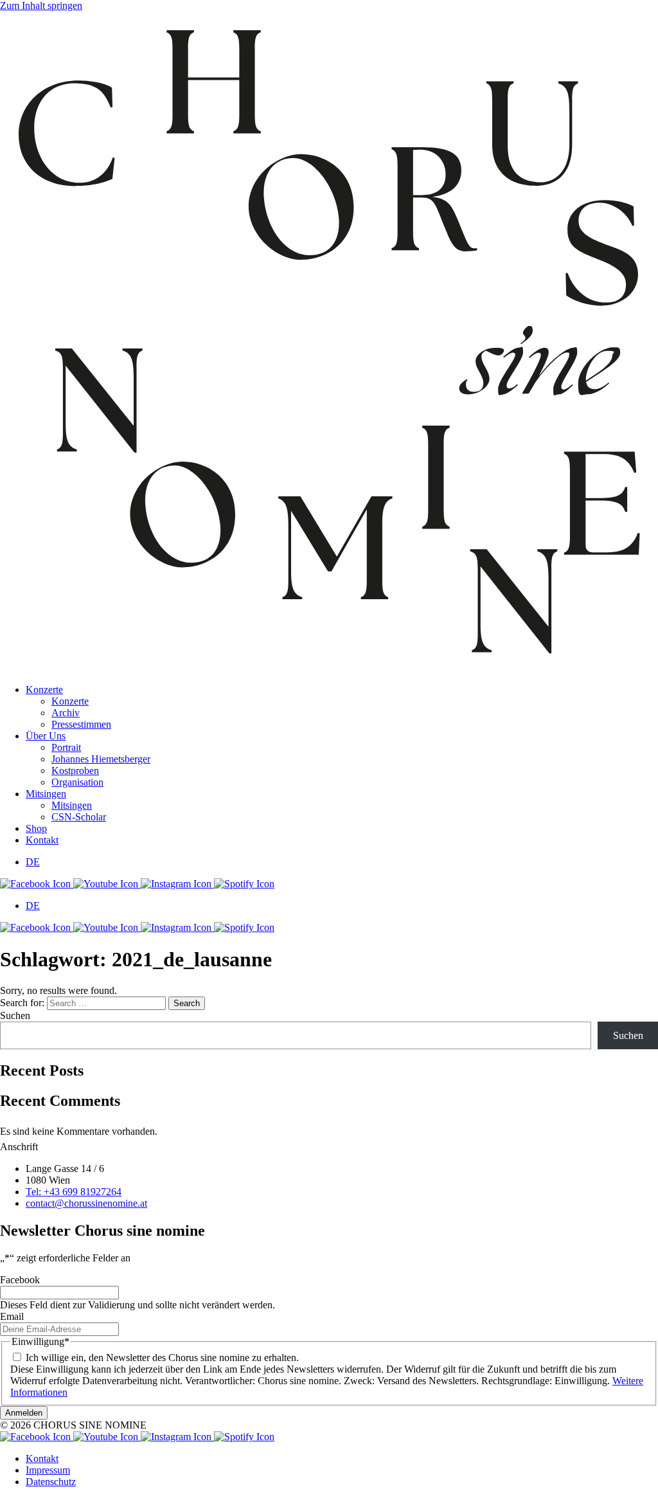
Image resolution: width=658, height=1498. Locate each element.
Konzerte (44, 689)
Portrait (66, 747)
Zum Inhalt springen (41, 5)
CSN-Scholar (78, 816)
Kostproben (75, 770)
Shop (36, 828)
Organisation (77, 782)
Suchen (15, 1015)
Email (12, 1316)
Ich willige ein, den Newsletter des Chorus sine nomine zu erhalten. (162, 1357)
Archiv (65, 712)
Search (186, 1003)
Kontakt (42, 840)
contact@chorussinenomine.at (86, 1203)
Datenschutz (51, 1481)
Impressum (48, 1470)
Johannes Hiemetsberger (100, 759)
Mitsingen (46, 793)
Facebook (20, 1279)
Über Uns (46, 735)
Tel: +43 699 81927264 (73, 1191)
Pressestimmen (81, 724)
